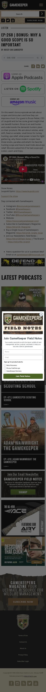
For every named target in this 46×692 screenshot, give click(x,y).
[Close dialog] (41, 314)
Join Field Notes (23, 376)
